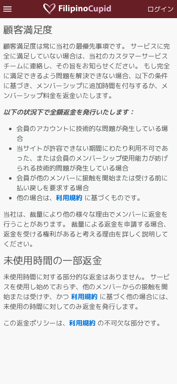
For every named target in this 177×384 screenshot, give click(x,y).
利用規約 (69, 197)
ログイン (160, 9)
